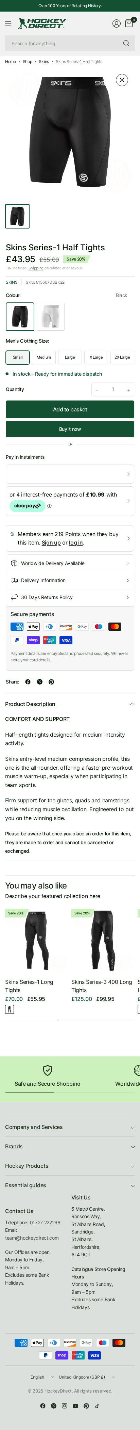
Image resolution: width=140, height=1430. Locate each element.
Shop (27, 62)
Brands (14, 1146)
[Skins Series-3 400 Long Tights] (103, 941)
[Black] (9, 1009)
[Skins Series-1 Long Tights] (37, 941)
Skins (44, 62)
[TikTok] (97, 1405)
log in (76, 542)
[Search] (126, 43)
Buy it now (70, 429)
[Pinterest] (86, 1405)
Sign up (51, 542)
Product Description (30, 704)
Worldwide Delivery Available (53, 563)
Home (10, 62)
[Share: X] (39, 681)
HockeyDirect (58, 1391)
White (50, 316)
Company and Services (34, 1126)
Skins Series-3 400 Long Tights (101, 985)
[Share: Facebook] (27, 681)
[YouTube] (75, 1405)
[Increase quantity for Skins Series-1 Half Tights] (129, 390)
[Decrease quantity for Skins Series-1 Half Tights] (97, 390)
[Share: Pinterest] (51, 681)
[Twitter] (53, 1405)
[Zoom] (122, 80)
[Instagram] (64, 1405)
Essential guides (25, 1185)
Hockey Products (26, 1165)
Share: (12, 681)
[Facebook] (42, 1405)
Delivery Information (43, 580)
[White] (20, 1009)
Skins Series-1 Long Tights (29, 985)
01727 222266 (45, 1222)
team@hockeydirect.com (31, 1238)
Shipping (36, 268)
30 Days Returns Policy (47, 597)
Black (20, 316)
